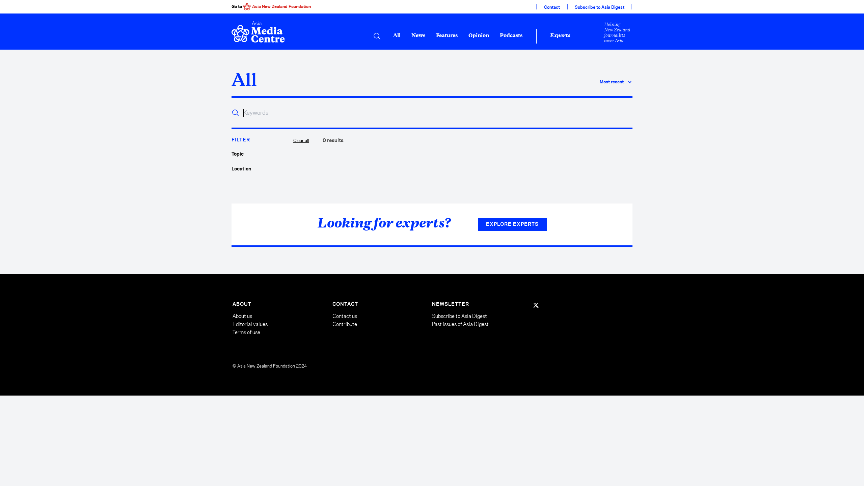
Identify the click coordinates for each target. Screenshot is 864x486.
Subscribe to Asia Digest (599, 7)
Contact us (344, 316)
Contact (552, 7)
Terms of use (246, 332)
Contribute (344, 324)
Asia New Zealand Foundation (281, 7)
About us (242, 316)
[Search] (377, 36)
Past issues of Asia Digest (460, 324)
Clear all (301, 140)
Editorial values (250, 324)
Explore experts (512, 224)
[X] (536, 305)
